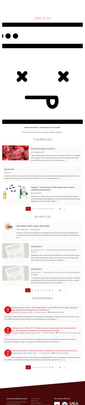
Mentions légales (36, 403)
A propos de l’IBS (22, 4)
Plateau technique (45, 4)
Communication (58, 4)
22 (60, 367)
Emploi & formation (32, 9)
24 (60, 209)
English (73, 7)
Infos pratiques (35, 399)
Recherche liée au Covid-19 (43, 148)
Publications (36, 246)
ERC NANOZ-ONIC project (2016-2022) (32, 226)
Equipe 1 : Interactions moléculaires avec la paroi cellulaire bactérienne (52, 188)
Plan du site (34, 401)
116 (60, 290)
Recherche (33, 4)
